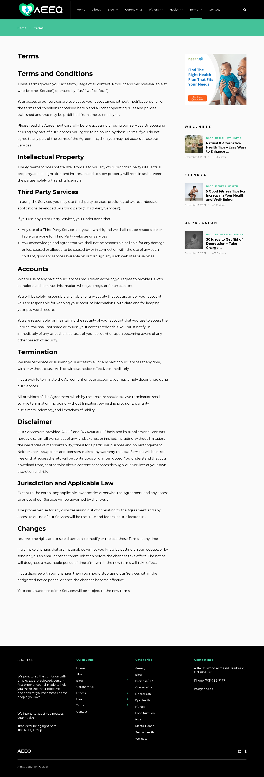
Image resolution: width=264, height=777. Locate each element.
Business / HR (144, 681)
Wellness (234, 138)
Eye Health (142, 700)
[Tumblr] (245, 751)
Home (81, 9)
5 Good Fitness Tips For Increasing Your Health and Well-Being (226, 195)
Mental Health (144, 725)
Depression (223, 234)
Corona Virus (133, 9)
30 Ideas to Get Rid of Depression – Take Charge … (224, 244)
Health (174, 9)
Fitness (154, 9)
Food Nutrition (145, 713)
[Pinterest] (239, 751)
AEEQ (24, 751)
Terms (194, 9)
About (96, 9)
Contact (214, 9)
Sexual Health (144, 732)
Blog (111, 9)
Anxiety (140, 668)
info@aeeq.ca (203, 688)
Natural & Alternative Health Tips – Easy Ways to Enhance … (226, 147)
